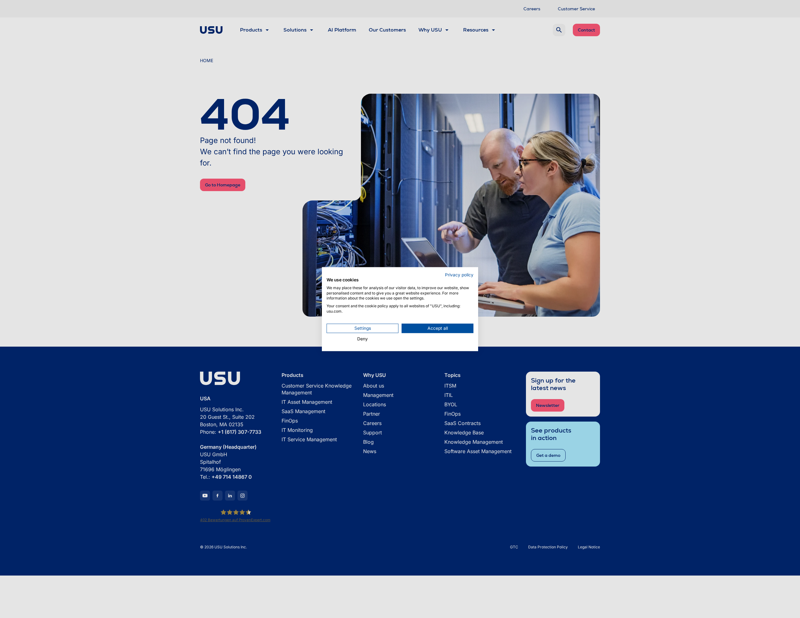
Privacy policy (459, 274)
